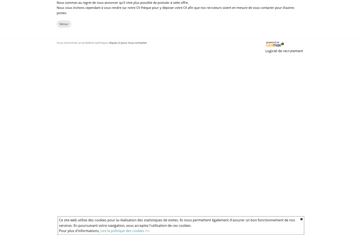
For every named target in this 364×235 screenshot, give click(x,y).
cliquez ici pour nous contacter (128, 43)
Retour (64, 24)
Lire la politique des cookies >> (124, 230)
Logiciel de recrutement (284, 51)
